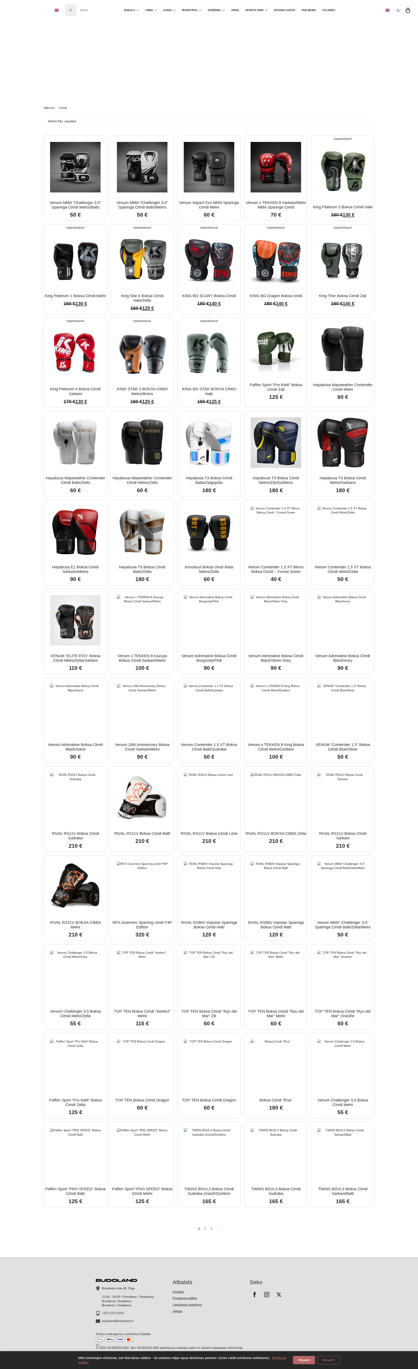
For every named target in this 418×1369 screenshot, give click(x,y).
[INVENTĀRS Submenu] (199, 10)
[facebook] (254, 1294)
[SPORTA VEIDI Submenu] (265, 10)
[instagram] (266, 1294)
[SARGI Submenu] (173, 10)
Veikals (177, 1311)
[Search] (70, 10)
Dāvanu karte (284, 10)
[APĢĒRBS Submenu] (223, 10)
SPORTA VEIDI (254, 10)
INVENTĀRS (189, 10)
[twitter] (279, 1294)
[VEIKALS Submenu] (137, 10)
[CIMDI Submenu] (155, 10)
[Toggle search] (398, 10)
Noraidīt (328, 1360)
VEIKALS (129, 10)
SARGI (167, 10)
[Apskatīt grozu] (408, 10)
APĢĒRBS (214, 10)
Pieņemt (304, 1360)
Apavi (235, 10)
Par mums (309, 10)
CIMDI (149, 10)
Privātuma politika (185, 1298)
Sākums (49, 107)
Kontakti (178, 1291)
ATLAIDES (328, 10)
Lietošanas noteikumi (187, 1304)
